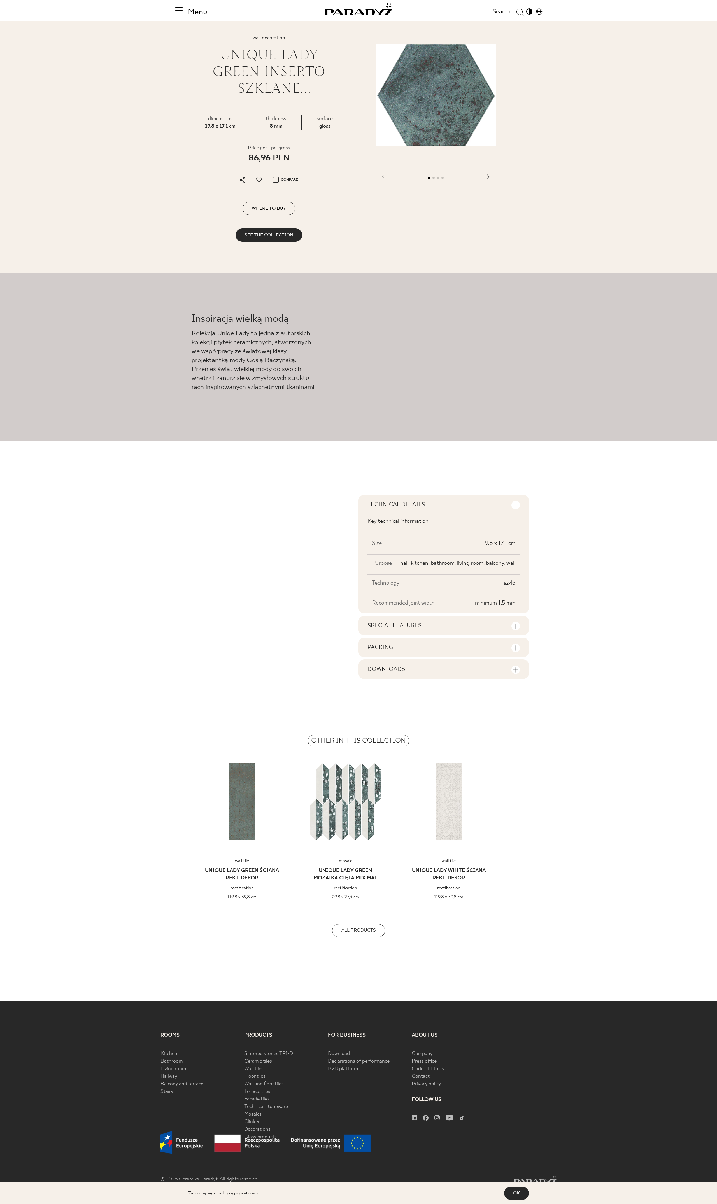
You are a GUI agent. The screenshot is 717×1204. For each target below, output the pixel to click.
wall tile (242, 861)
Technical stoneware (266, 1107)
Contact (421, 1076)
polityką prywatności (238, 1193)
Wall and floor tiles (264, 1084)
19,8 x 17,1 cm (220, 126)
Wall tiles (254, 1069)
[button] (385, 177)
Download (339, 1054)
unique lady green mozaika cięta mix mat (345, 874)
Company (422, 1054)
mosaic (345, 861)
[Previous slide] (106, 803)
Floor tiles (255, 1076)
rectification (242, 888)
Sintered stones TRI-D (268, 1054)
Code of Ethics (428, 1069)
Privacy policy (426, 1084)
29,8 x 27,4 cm (345, 897)
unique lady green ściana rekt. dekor (242, 874)
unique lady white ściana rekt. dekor (449, 874)
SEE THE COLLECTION (269, 235)
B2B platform (343, 1069)
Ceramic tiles (258, 1061)
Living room (173, 1069)
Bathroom (171, 1061)
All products (358, 930)
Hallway (168, 1076)
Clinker (252, 1122)
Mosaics (253, 1114)
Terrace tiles (257, 1092)
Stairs (166, 1092)
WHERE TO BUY (269, 208)
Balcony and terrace (181, 1084)
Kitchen (168, 1054)
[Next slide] (611, 803)
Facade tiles (257, 1099)
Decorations (257, 1129)
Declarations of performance (359, 1061)
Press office (424, 1061)
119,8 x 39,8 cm (242, 897)
